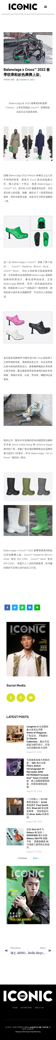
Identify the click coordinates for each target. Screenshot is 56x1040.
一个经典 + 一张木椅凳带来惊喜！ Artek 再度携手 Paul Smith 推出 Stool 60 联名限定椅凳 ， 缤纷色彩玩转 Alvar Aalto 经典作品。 (38, 808)
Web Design (25, 1031)
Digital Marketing (35, 1031)
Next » (36, 858)
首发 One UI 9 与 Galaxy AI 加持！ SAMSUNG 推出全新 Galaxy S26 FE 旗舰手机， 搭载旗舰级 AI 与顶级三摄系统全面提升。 (38, 838)
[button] (45, 6)
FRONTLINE (9, 79)
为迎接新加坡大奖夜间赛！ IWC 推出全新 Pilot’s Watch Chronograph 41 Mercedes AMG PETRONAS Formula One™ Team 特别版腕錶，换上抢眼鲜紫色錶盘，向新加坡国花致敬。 (38, 773)
